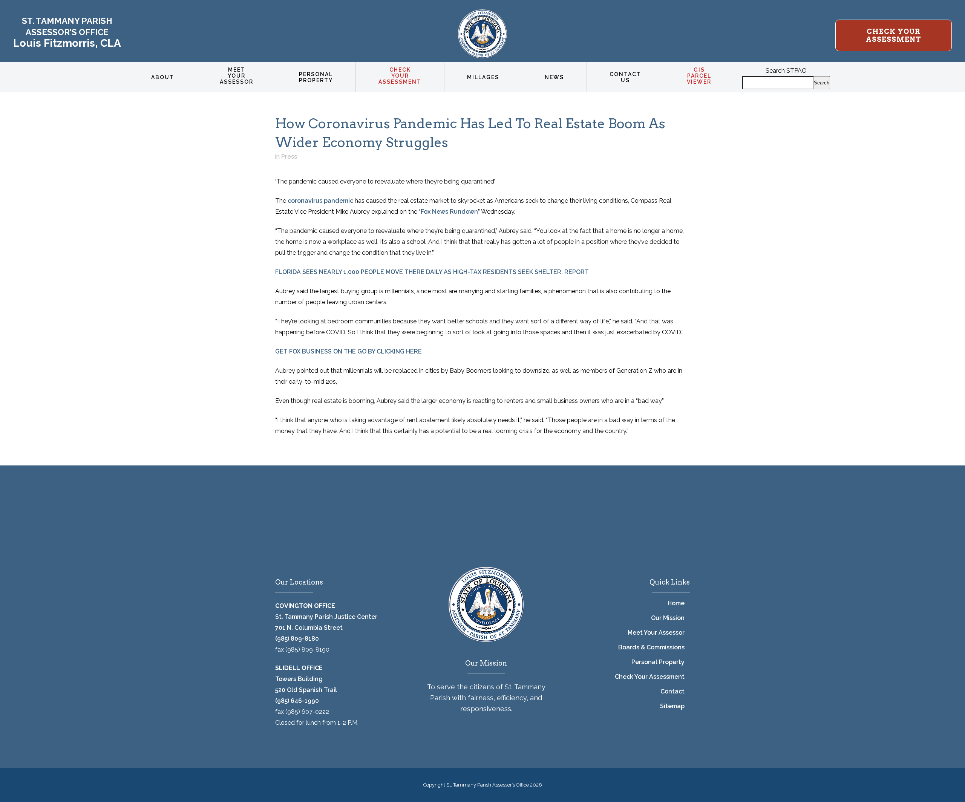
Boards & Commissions (651, 647)
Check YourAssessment (893, 35)
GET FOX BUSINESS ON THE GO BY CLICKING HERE (348, 351)
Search (821, 83)
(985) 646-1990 (297, 700)
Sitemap (672, 706)
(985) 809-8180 (297, 638)
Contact (672, 691)
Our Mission (668, 617)
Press (289, 156)
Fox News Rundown (449, 211)
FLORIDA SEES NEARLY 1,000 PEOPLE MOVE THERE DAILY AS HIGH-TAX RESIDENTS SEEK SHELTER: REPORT (432, 271)
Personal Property (658, 662)
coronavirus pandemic (320, 200)
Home (676, 603)
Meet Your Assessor (656, 632)
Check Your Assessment (650, 676)
